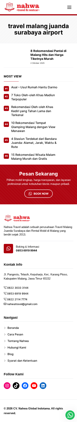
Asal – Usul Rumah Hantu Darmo (34, 87)
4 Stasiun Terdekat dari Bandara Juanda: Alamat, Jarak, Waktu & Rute (34, 143)
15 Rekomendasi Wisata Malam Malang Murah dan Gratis (33, 157)
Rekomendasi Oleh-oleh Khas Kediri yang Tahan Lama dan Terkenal (32, 111)
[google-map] (8, 248)
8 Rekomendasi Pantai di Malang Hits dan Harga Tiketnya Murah (48, 55)
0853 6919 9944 (26, 250)
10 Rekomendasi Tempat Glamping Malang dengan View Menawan (33, 127)
